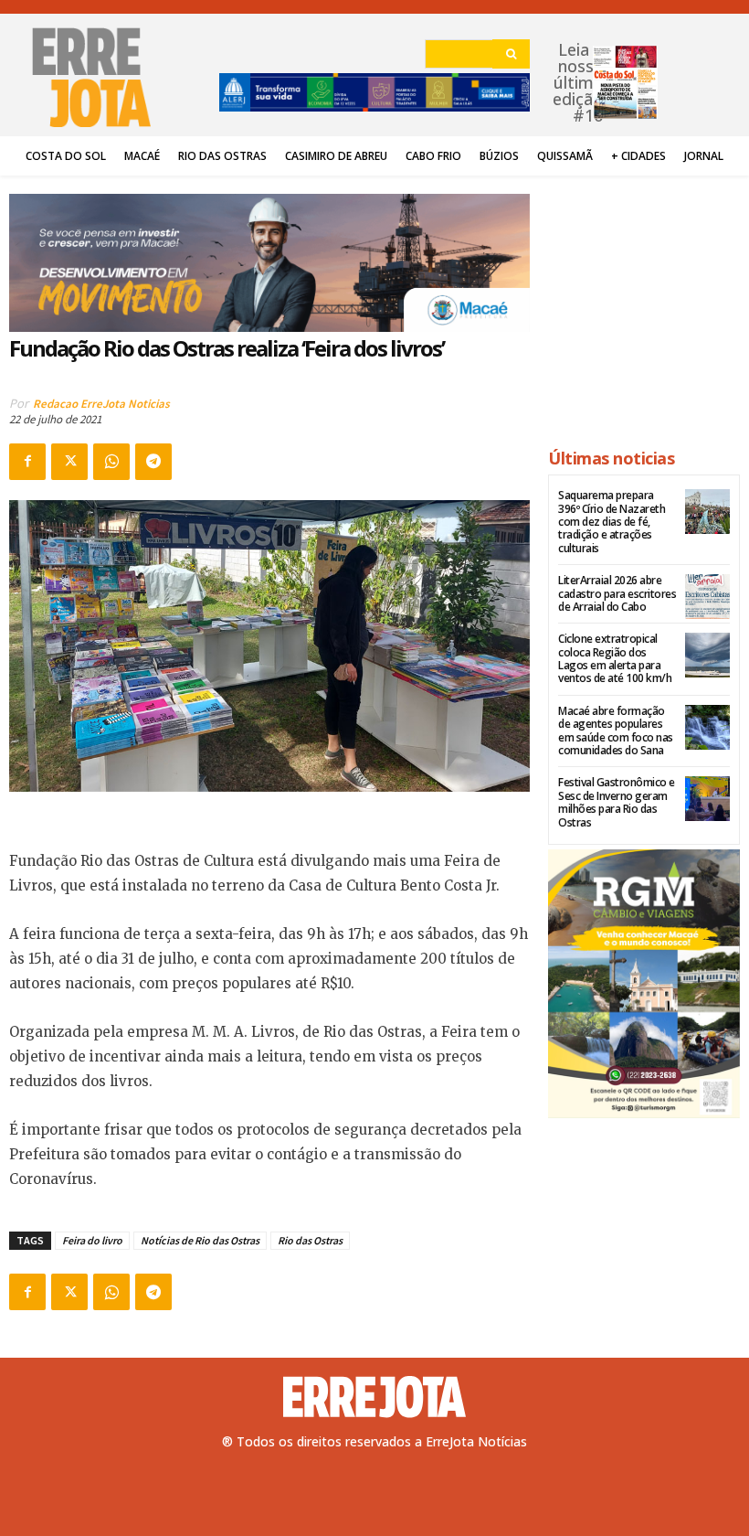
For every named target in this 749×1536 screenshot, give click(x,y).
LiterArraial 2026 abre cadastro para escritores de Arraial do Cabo (617, 593)
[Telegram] (153, 461)
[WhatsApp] (111, 461)
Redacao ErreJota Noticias (101, 403)
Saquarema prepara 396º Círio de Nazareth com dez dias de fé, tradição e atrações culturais (611, 521)
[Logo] (374, 1397)
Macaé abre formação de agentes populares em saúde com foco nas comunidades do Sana (615, 730)
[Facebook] (27, 461)
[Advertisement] (644, 303)
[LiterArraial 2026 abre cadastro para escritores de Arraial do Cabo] (707, 596)
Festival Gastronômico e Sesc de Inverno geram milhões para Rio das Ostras (616, 801)
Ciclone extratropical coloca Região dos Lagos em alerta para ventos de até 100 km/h (614, 658)
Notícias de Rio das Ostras (200, 1240)
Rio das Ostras (310, 1240)
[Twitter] (69, 461)
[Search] (511, 54)
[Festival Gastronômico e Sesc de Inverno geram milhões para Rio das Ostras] (707, 798)
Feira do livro (92, 1240)
